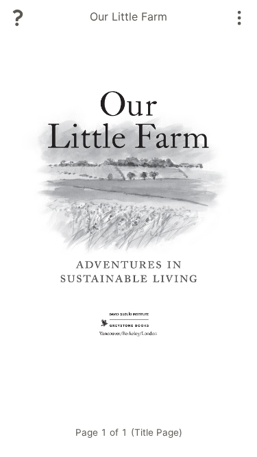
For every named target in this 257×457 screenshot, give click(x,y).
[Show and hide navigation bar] (240, 17)
